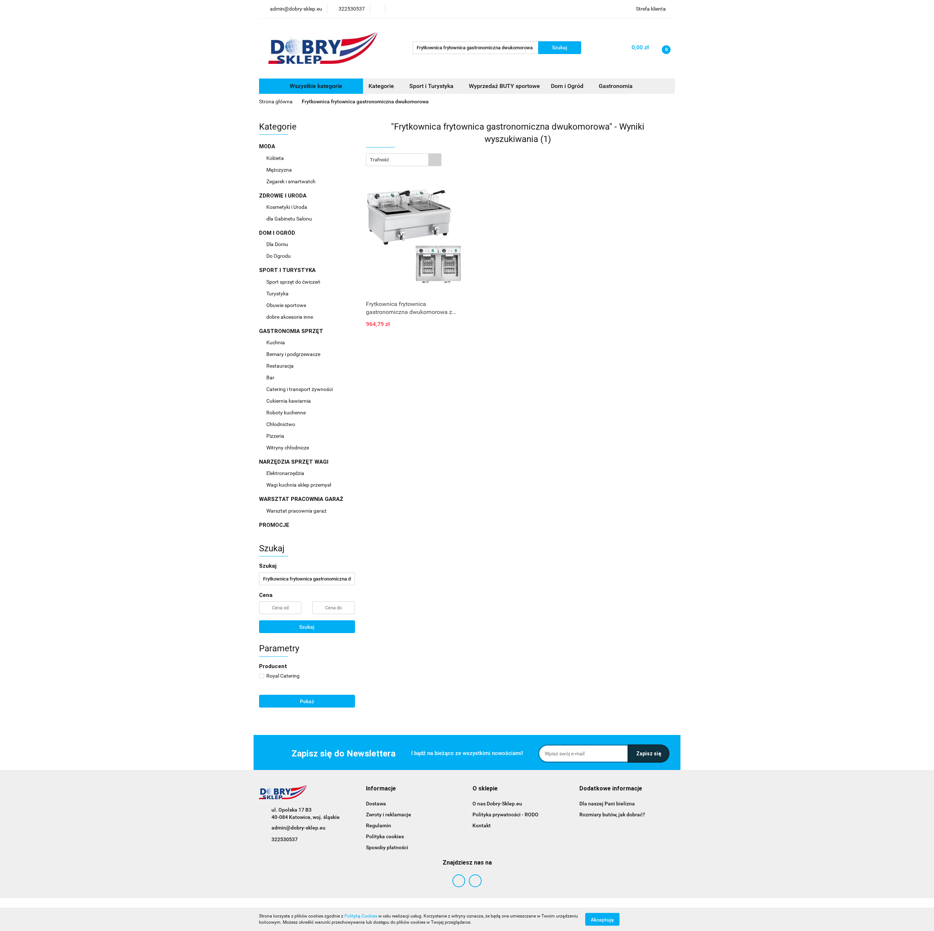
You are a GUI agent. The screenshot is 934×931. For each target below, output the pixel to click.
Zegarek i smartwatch (291, 181)
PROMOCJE (274, 525)
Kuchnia (276, 342)
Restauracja (280, 366)
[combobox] (403, 159)
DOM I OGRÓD (278, 233)
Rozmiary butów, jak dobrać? (612, 814)
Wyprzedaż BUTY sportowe (504, 86)
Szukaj (306, 627)
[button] (381, 788)
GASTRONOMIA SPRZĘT (292, 331)
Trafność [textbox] (379, 159)
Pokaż (307, 701)
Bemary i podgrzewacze (293, 354)
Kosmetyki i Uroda (286, 207)
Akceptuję (602, 919)
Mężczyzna (279, 170)
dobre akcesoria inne (289, 317)
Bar (270, 377)
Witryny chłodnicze (287, 448)
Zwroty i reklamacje (388, 814)
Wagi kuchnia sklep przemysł (299, 485)
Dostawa (376, 804)
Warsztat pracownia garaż (297, 511)
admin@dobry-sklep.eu (298, 828)
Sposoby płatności (387, 847)
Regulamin (378, 825)
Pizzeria (275, 436)
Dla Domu (277, 244)
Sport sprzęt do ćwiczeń (293, 282)
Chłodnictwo (281, 424)
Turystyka (278, 293)
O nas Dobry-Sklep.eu (497, 804)
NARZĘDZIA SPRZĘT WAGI (294, 462)
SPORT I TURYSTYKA (288, 270)
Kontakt (481, 825)
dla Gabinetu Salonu (289, 219)
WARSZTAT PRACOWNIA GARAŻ (302, 499)
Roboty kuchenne (286, 412)
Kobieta (275, 158)
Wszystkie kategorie (315, 86)
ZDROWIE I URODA (283, 195)
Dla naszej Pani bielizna (607, 804)
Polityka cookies (385, 836)
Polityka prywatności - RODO (505, 814)
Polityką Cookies (360, 916)
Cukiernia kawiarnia (289, 401)
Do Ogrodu (279, 256)
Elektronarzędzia (285, 473)
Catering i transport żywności (300, 389)
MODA (268, 146)
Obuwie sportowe (286, 305)
